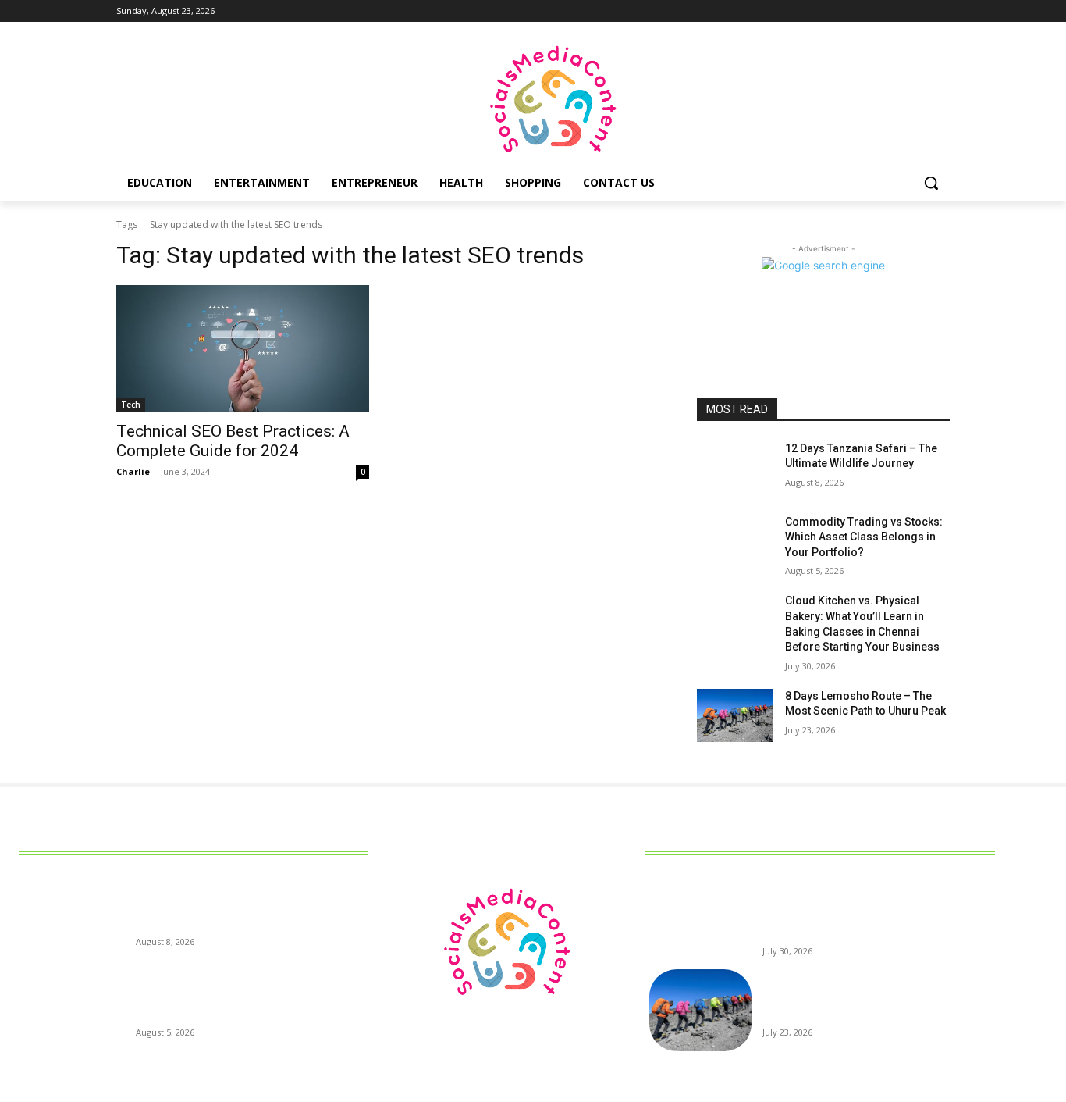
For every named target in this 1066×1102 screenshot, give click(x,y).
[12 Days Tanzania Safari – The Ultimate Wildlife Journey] (735, 467)
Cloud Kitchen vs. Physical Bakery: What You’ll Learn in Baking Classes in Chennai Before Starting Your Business (876, 913)
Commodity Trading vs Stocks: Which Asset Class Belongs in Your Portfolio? (864, 536)
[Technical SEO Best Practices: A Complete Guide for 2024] (242, 348)
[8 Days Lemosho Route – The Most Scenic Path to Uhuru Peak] (735, 715)
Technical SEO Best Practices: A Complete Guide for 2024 (233, 441)
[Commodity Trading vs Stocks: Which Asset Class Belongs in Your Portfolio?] (735, 541)
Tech (130, 404)
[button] (931, 182)
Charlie (133, 471)
